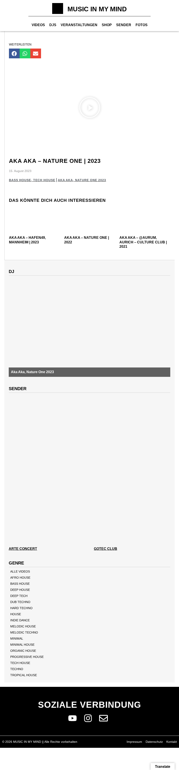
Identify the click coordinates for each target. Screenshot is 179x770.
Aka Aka (65, 180)
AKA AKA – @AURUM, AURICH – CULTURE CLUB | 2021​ (143, 242)
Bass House (20, 180)
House (15, 614)
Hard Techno (21, 608)
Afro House (20, 577)
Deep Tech (19, 596)
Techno (16, 669)
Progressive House (27, 657)
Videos (38, 25)
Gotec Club (105, 549)
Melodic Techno (24, 632)
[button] (14, 53)
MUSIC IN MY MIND (97, 9)
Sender (123, 25)
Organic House (23, 650)
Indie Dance (20, 620)
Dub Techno (20, 602)
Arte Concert (23, 549)
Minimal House (22, 644)
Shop (107, 25)
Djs (52, 25)
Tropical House (23, 675)
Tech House (44, 180)
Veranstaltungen (79, 25)
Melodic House (23, 626)
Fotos (142, 25)
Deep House (20, 589)
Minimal (16, 638)
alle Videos (20, 571)
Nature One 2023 (90, 180)
